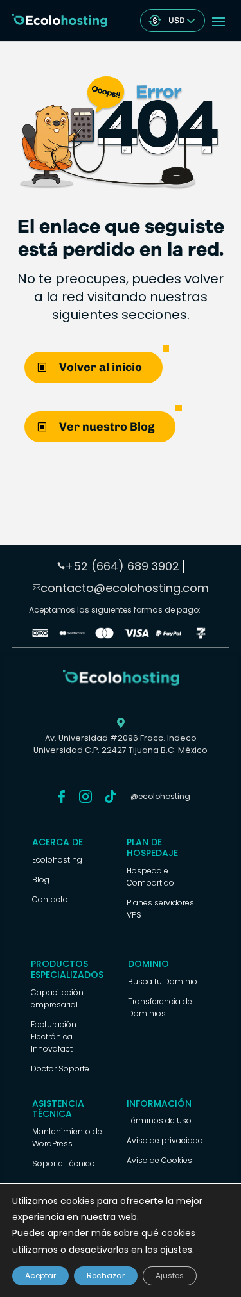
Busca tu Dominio (162, 981)
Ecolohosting (57, 859)
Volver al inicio (100, 367)
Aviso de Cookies (159, 1160)
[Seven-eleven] (201, 635)
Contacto (50, 899)
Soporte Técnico (63, 1163)
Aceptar (40, 1275)
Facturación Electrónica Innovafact (53, 1036)
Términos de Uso (159, 1120)
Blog (40, 879)
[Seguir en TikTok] (110, 796)
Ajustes (170, 1275)
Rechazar (106, 1275)
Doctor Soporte (60, 1068)
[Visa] (136, 635)
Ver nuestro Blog (107, 427)
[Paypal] (169, 635)
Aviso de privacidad (165, 1140)
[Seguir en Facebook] (61, 796)
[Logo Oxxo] (40, 635)
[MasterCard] (72, 635)
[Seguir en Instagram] (85, 796)
